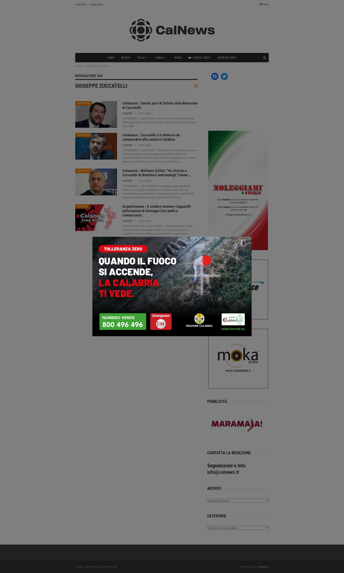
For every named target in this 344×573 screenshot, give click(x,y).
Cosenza (82, 206)
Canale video (202, 57)
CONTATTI (81, 4)
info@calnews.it (223, 472)
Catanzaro (83, 103)
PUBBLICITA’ (96, 4)
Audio (178, 57)
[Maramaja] (237, 425)
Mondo (125, 57)
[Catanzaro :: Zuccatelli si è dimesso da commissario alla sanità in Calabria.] (96, 146)
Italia (141, 57)
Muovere (264, 566)
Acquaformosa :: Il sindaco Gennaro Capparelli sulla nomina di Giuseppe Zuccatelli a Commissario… (156, 210)
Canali (159, 57)
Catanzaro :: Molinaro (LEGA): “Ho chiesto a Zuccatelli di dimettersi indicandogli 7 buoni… (156, 173)
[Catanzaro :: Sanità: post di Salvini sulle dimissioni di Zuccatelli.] (96, 114)
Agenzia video (227, 57)
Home (111, 57)
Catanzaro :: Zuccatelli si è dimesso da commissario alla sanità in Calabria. (151, 137)
